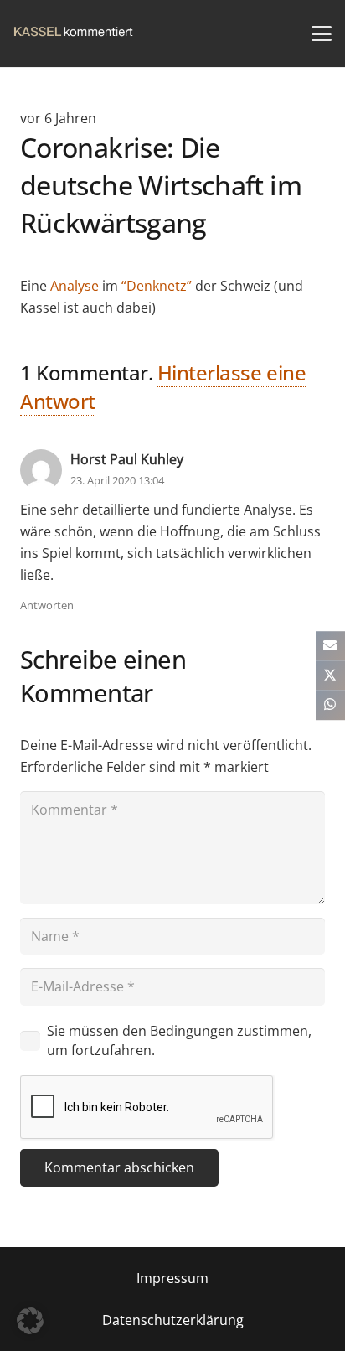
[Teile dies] (330, 675)
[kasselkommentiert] (73, 33)
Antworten (47, 605)
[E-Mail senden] (330, 645)
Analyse (74, 286)
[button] (321, 33)
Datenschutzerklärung (173, 1320)
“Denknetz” (156, 286)
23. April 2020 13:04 (117, 480)
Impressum (172, 1278)
